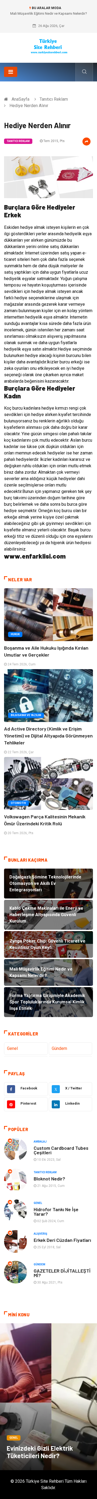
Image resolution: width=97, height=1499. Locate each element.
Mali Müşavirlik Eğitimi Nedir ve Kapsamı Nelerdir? (48, 13)
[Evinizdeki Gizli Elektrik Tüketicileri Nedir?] (48, 1396)
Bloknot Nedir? (49, 1179)
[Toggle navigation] (10, 72)
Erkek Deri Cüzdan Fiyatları (62, 1240)
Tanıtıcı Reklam (54, 99)
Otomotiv (18, 803)
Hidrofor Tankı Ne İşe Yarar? (56, 1211)
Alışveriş (40, 1233)
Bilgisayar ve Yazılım (26, 715)
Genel (12, 1048)
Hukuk (15, 634)
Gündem (59, 1048)
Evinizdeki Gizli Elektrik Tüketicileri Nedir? (40, 1451)
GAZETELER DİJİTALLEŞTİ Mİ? (62, 1273)
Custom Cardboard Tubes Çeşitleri (61, 1150)
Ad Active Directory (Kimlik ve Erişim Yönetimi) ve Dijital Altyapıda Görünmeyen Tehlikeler (48, 735)
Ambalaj (40, 1141)
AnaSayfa (20, 99)
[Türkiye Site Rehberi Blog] (48, 45)
